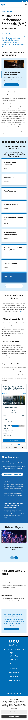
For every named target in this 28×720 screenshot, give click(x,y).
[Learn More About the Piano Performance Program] (14, 64)
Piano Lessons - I (10, 178)
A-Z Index (12, 1)
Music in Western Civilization (10, 163)
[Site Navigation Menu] (26, 4)
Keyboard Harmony (11, 204)
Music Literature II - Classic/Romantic (11, 233)
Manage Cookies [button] (14, 712)
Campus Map (14, 668)
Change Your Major (6, 595)
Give (7, 1)
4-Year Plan (8, 276)
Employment (14, 676)
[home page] (3, 5)
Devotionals (14, 664)
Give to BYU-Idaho (14, 680)
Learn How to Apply (6, 583)
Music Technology (10, 191)
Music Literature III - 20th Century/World (13, 249)
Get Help (14, 659)
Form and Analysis (10, 263)
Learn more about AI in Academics (11, 474)
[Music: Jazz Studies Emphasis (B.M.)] (14, 536)
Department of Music (7, 28)
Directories (17, 1)
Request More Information (11, 85)
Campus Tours (14, 672)
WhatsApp (14, 656)
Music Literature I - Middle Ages (13, 218)
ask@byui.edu (14, 652)
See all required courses (13, 286)
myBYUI (23, 1)
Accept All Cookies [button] (14, 716)
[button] (24, 697)
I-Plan (21, 311)
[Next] (16, 557)
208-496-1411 (19, 649)
